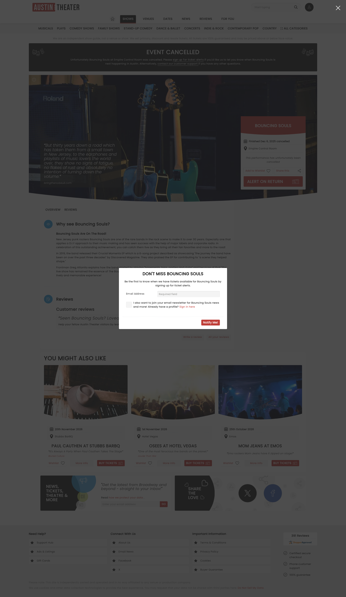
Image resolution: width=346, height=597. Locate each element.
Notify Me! (210, 322)
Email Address (135, 294)
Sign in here (187, 307)
